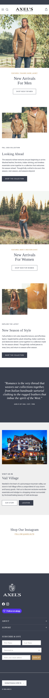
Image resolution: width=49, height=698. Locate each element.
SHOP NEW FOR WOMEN (24, 268)
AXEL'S (9, 689)
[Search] (8, 9)
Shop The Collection (14, 179)
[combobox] (21, 650)
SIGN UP (36, 657)
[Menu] (3, 9)
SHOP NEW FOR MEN (24, 91)
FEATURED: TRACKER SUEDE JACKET (24, 73)
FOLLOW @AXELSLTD (24, 534)
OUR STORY (9, 503)
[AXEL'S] (24, 9)
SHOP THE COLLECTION (14, 355)
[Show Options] (39, 650)
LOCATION (26, 503)
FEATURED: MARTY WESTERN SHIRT (24, 250)
